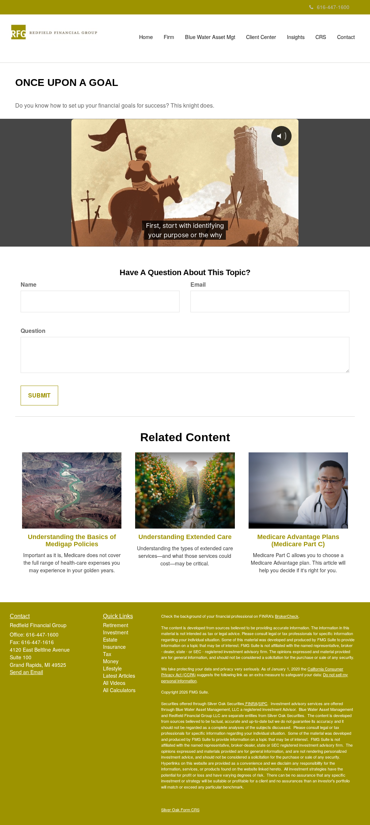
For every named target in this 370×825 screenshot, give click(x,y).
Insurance (114, 646)
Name (28, 284)
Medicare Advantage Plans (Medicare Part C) (298, 540)
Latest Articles (119, 675)
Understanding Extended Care (185, 536)
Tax (107, 653)
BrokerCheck (286, 616)
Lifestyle (112, 668)
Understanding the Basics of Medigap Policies (72, 540)
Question (33, 331)
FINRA (250, 703)
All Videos (114, 682)
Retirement (115, 625)
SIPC (262, 703)
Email (198, 284)
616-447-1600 (333, 6)
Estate (110, 639)
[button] (169, 37)
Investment (115, 632)
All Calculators (119, 690)
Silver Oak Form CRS (180, 809)
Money (111, 661)
